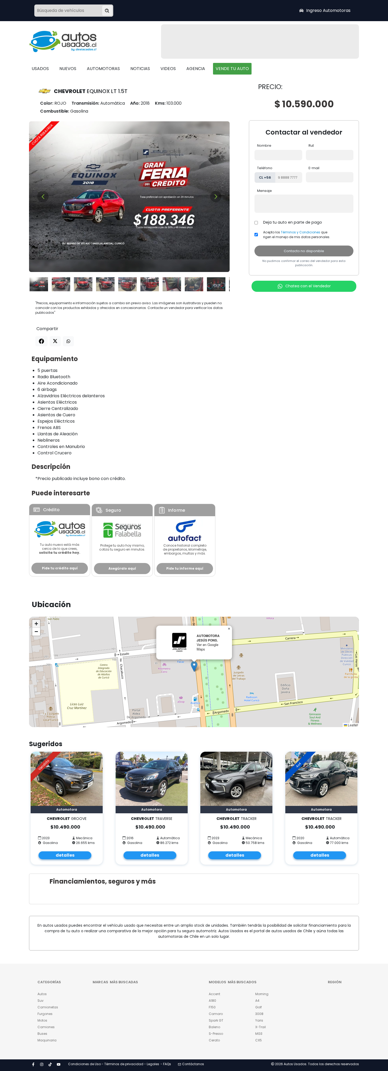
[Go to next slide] (215, 196)
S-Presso (216, 1033)
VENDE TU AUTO (232, 69)
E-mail (314, 168)
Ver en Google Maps (207, 647)
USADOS (40, 69)
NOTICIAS (140, 69)
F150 (212, 1007)
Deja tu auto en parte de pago (292, 222)
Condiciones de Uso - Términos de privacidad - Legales (113, 1064)
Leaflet (352, 725)
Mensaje (264, 190)
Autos (42, 994)
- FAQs (165, 1064)
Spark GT (216, 1020)
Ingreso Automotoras (328, 10)
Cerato (214, 1040)
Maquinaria (46, 1040)
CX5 (258, 1040)
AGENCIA (195, 69)
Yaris (259, 1020)
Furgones (45, 1014)
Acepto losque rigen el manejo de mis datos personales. (296, 234)
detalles (65, 855)
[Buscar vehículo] (107, 11)
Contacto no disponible (304, 251)
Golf (258, 1007)
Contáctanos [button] (193, 1064)
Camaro (216, 1014)
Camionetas (47, 1007)
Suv (40, 1000)
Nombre (264, 145)
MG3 (258, 1033)
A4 (257, 1000)
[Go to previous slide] (43, 196)
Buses (42, 1033)
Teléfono (264, 168)
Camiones (46, 1027)
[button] (194, 666)
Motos (42, 1020)
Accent (214, 994)
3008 (259, 1014)
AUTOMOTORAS (103, 69)
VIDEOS (168, 69)
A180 (212, 1000)
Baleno (214, 1027)
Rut (311, 145)
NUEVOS (67, 69)
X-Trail (260, 1027)
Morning (261, 994)
